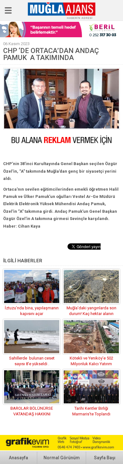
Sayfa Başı (104, 457)
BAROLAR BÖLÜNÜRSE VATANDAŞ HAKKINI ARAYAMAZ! (31, 414)
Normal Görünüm (62, 457)
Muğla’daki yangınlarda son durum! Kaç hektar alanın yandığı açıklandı (91, 314)
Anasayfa (18, 457)
